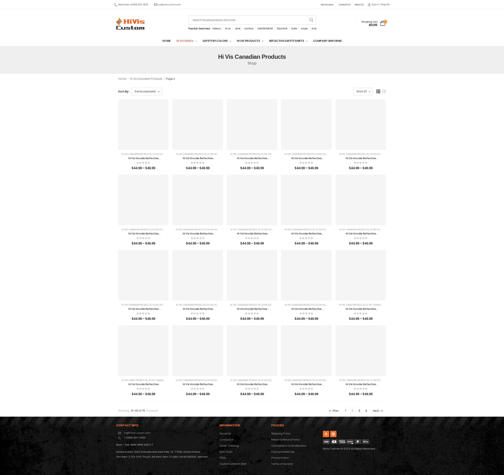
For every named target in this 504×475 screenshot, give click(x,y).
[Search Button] (311, 20)
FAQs (223, 458)
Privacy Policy (280, 458)
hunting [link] (249, 28)
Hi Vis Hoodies (161, 154)
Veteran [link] (216, 28)
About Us (359, 4)
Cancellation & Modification (289, 446)
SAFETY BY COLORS (215, 41)
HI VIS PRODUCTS (248, 41)
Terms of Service (282, 464)
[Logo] (130, 24)
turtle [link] (294, 28)
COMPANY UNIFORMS (327, 41)
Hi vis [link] (228, 28)
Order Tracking (229, 446)
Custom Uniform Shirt (233, 464)
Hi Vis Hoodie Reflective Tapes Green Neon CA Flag (143, 160)
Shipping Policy (281, 433)
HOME (166, 41)
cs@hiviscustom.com (169, 4)
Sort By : (124, 91)
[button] (378, 91)
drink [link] (237, 28)
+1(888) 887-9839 (135, 437)
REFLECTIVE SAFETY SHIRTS (286, 41)
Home (122, 79)
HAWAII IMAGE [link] (265, 28)
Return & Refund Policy (285, 439)
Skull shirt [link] (282, 28)
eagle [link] (304, 28)
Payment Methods (283, 452)
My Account (327, 4)
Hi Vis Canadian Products (146, 79)
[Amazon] (326, 434)
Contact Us (345, 4)
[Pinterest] (333, 434)
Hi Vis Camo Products (352, 304)
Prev (336, 411)
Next (376, 411)
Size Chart (226, 452)
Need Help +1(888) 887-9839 (133, 4)
